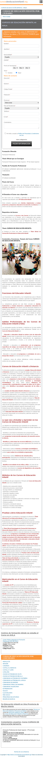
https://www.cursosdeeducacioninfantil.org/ (19, 754)
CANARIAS (6, 666)
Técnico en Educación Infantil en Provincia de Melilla (21, 710)
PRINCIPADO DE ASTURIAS (11, 697)
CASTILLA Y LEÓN (8, 670)
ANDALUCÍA (6, 661)
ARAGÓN (5, 663)
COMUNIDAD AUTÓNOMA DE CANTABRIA (15, 678)
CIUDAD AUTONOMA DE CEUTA (12, 674)
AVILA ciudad (6, 16)
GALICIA (5, 691)
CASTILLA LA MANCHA (9, 668)
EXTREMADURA (7, 688)
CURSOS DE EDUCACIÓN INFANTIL (11, 8)
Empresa (26, 752)
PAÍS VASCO (6, 695)
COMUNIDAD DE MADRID (10, 682)
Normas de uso (18, 752)
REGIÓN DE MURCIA (9, 699)
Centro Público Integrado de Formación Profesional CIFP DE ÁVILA (14, 640)
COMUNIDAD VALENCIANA (11, 686)
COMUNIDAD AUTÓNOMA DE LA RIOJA (14, 680)
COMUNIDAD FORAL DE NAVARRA (13, 684)
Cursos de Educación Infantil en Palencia (16, 714)
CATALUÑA (6, 672)
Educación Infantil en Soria (16, 712)
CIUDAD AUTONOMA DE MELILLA (13, 676)
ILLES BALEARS (7, 693)
